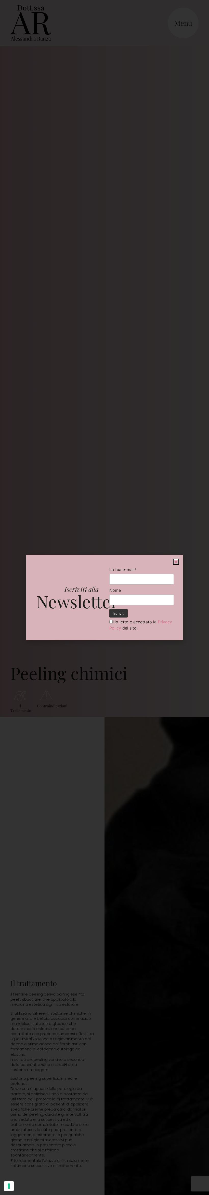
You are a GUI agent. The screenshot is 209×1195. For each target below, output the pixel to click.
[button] (176, 562)
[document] (104, 597)
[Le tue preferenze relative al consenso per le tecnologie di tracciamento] (9, 1186)
